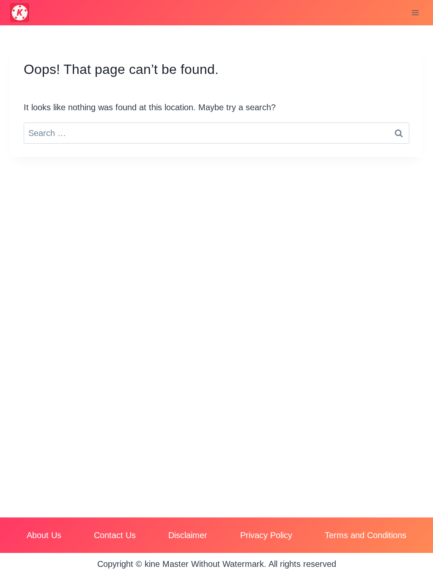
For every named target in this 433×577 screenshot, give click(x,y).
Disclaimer (187, 535)
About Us (44, 535)
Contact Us (115, 535)
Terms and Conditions (365, 535)
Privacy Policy (266, 535)
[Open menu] (415, 12)
